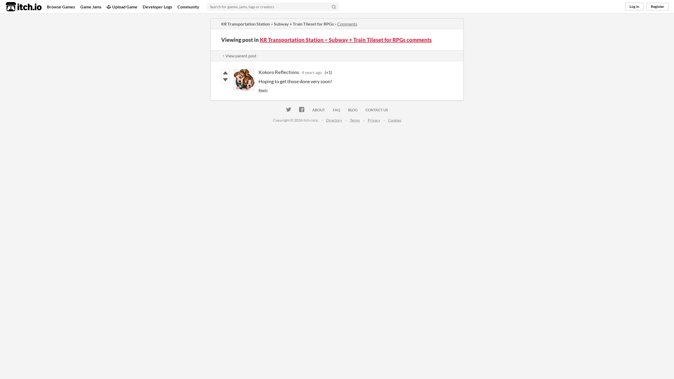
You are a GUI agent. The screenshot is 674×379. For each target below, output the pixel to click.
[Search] (334, 7)
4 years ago (312, 72)
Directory (334, 120)
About (318, 110)
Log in (634, 6)
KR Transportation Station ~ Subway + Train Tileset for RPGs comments (346, 40)
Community (188, 6)
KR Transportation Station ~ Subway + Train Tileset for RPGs (277, 23)
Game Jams (90, 6)
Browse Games (61, 6)
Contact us (376, 110)
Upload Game (124, 6)
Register (657, 6)
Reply (263, 90)
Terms (355, 120)
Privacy (374, 120)
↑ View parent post (239, 55)
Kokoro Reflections (279, 72)
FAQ (336, 110)
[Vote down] (225, 79)
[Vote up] (225, 72)
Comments (347, 23)
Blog (353, 110)
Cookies (394, 120)
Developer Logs (157, 6)
